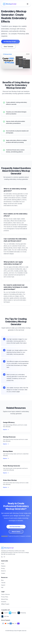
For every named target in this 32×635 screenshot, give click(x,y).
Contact (3, 573)
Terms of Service (5, 594)
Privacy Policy (4, 596)
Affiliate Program (5, 604)
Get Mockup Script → (10, 41)
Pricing (3, 568)
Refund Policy (4, 599)
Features (3, 566)
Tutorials (3, 582)
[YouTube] (4, 557)
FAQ (2, 587)
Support (3, 585)
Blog (2, 580)
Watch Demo (16, 531)
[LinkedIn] (2, 557)
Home (2, 563)
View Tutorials (8, 46)
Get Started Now (14, 526)
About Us (3, 570)
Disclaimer (3, 601)
